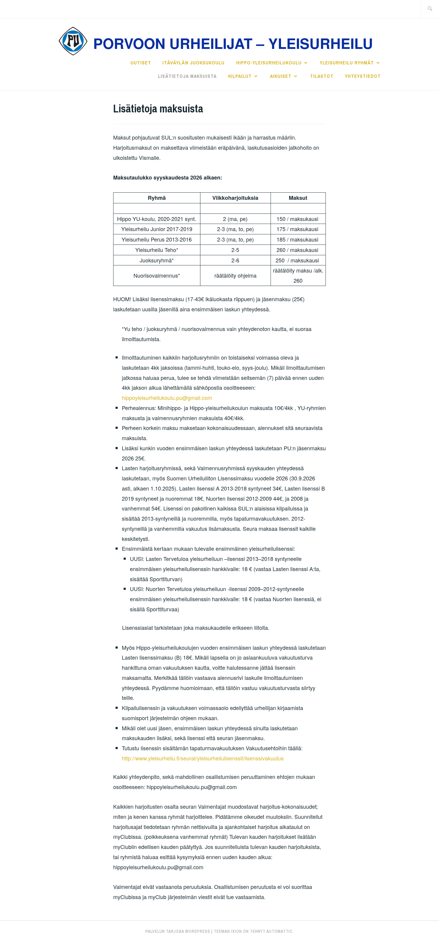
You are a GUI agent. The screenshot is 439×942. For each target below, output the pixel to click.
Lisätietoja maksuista (187, 76)
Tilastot (322, 76)
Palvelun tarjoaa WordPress (177, 931)
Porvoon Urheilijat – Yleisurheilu (233, 43)
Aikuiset (280, 76)
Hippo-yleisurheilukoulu (269, 62)
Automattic (279, 931)
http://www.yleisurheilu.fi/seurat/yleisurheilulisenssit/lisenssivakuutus (203, 758)
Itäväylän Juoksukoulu (193, 62)
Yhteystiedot (363, 76)
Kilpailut (240, 76)
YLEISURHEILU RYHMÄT (347, 62)
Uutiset (141, 62)
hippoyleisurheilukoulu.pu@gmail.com (167, 397)
